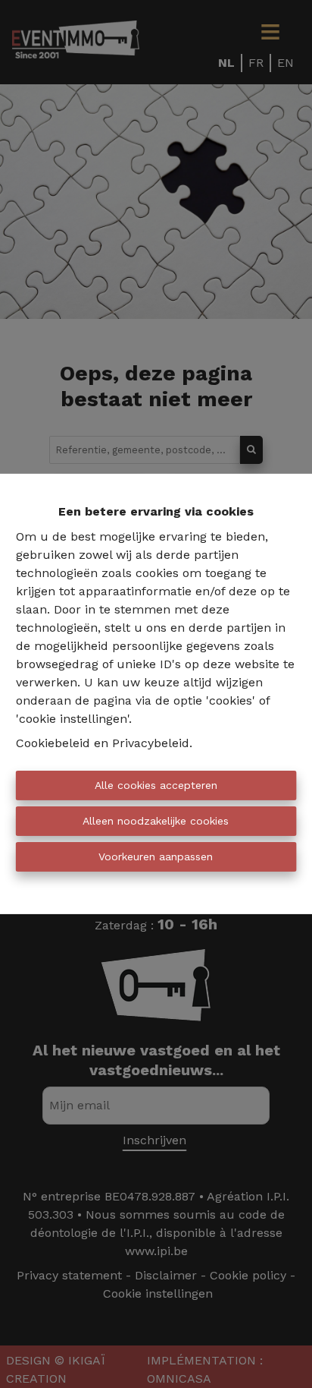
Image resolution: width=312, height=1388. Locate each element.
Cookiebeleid (53, 743)
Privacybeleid (150, 743)
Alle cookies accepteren (156, 785)
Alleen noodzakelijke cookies (156, 821)
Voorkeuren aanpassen (155, 856)
